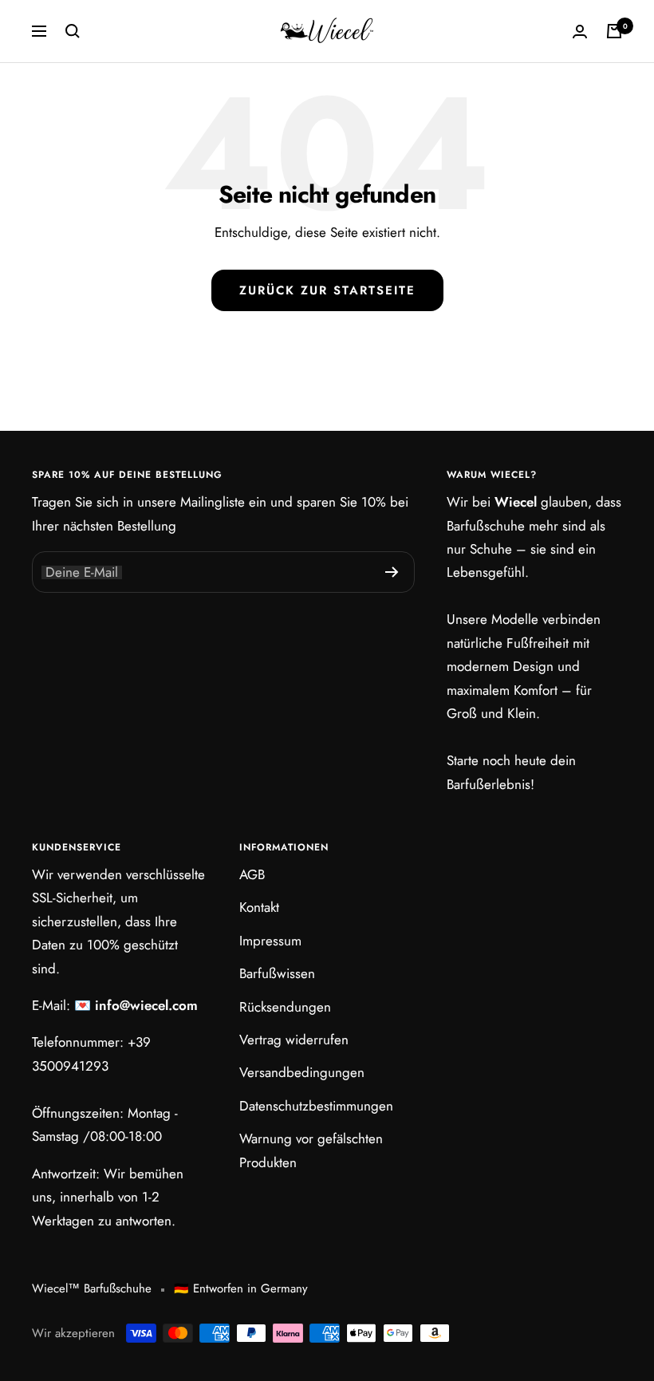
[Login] (580, 31)
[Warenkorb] (614, 31)
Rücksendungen (285, 1006)
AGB (252, 874)
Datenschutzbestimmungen (316, 1105)
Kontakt (259, 907)
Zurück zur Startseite (327, 290)
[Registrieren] (392, 572)
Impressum (270, 940)
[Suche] (72, 31)
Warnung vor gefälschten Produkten (311, 1150)
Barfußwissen (277, 973)
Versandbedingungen (301, 1072)
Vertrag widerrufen (294, 1039)
